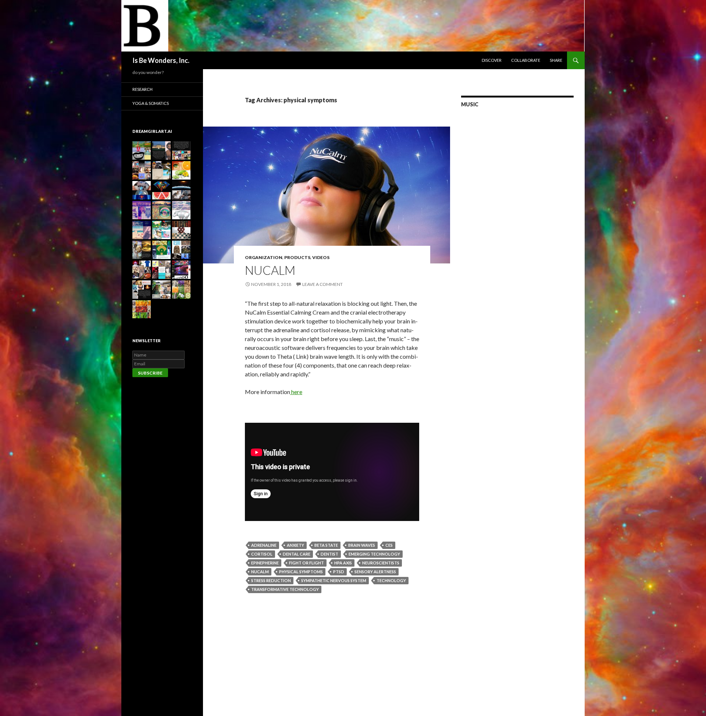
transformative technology (285, 589)
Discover (492, 60)
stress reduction (271, 580)
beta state (326, 545)
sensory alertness (375, 571)
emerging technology (374, 554)
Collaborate (525, 60)
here (296, 391)
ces (389, 545)
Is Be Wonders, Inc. (160, 60)
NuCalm (270, 270)
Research (142, 89)
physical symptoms (301, 571)
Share (556, 60)
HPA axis (343, 562)
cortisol (261, 554)
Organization (263, 257)
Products (297, 257)
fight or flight (306, 562)
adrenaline (264, 545)
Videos (320, 257)
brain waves (361, 545)
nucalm (260, 571)
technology (391, 580)
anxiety (295, 545)
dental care (296, 554)
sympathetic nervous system (333, 580)
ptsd (338, 571)
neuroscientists (380, 562)
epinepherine (265, 562)
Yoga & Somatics (150, 103)
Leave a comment (322, 284)
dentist (329, 554)
